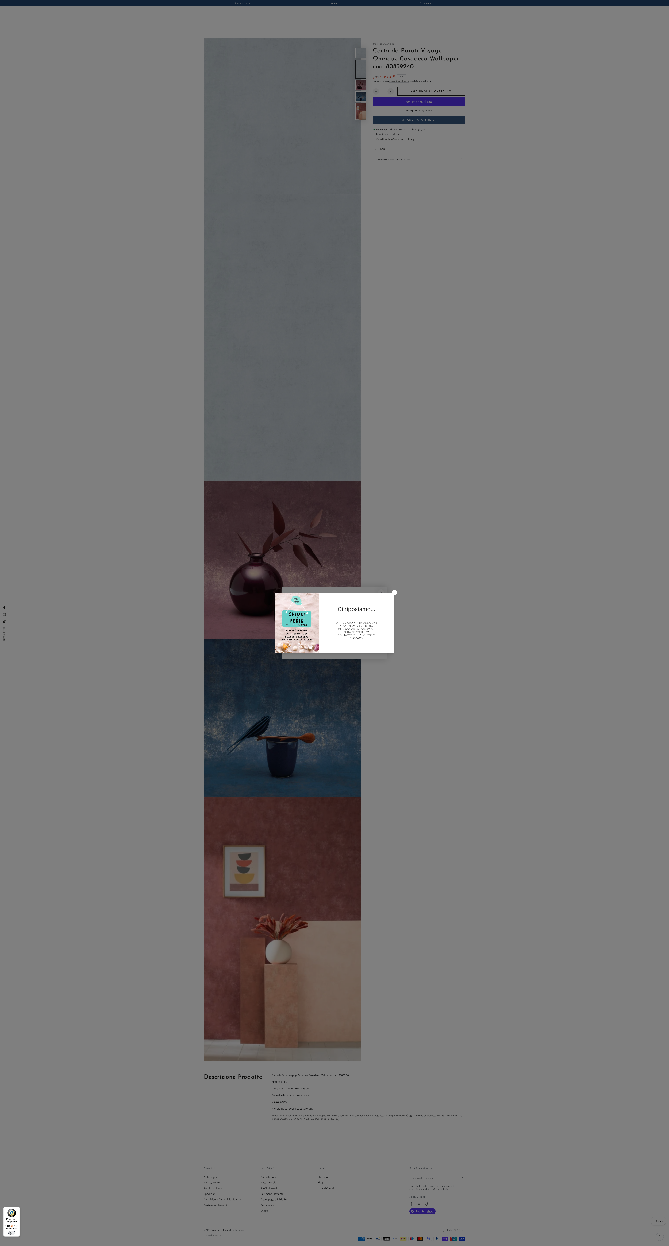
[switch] (11, 1233)
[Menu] (18, 1209)
